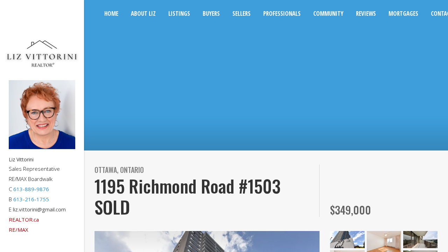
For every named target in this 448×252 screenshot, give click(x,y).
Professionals (282, 13)
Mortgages (403, 13)
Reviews (366, 13)
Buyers (211, 13)
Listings (179, 13)
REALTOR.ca (24, 219)
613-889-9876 (31, 189)
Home (111, 13)
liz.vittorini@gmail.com (39, 209)
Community (328, 13)
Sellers (241, 13)
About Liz (143, 13)
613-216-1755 (31, 199)
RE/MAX (18, 229)
